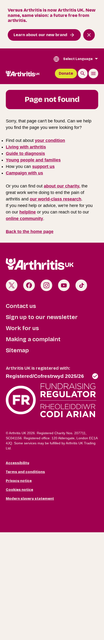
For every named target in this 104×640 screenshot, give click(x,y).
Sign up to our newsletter (42, 317)
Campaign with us (24, 173)
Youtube (64, 285)
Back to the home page (29, 231)
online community (24, 218)
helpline (27, 212)
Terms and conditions (25, 472)
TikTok (81, 285)
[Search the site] (83, 73)
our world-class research (55, 199)
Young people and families (33, 160)
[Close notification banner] (89, 35)
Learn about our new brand (40, 35)
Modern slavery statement (30, 499)
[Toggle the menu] (93, 73)
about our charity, (62, 186)
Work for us (22, 328)
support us (43, 166)
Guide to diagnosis (25, 153)
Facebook (29, 285)
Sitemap (17, 350)
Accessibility (17, 463)
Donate (66, 73)
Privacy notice (19, 481)
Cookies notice (19, 490)
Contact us (21, 306)
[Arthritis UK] (23, 73)
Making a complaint (33, 339)
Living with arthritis (26, 147)
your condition (50, 140)
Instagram (46, 285)
